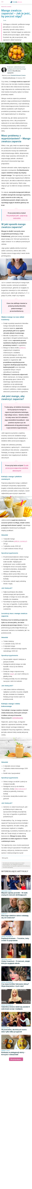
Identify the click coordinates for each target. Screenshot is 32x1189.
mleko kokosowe (20, 789)
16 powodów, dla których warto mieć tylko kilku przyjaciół (14, 1031)
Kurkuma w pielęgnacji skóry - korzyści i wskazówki (13, 1053)
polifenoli (22, 348)
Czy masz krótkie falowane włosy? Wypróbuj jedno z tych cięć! (15, 985)
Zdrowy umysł (5, 1027)
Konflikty (4, 913)
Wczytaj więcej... (16, 1059)
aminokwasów (17, 718)
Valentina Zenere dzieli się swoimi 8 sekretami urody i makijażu (15, 1008)
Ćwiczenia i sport (6, 891)
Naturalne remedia (6, 6)
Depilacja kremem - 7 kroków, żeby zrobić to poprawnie (15, 939)
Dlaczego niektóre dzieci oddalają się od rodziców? (14, 917)
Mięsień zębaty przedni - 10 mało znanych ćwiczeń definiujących (14, 894)
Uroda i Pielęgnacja (7, 936)
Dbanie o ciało (5, 1050)
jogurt (12, 674)
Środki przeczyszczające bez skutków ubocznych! (17, 468)
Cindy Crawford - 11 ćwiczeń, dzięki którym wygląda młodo (15, 962)
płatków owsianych (20, 541)
